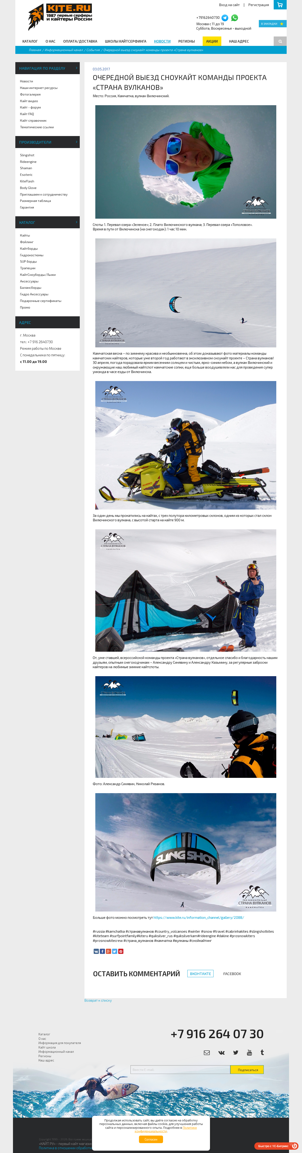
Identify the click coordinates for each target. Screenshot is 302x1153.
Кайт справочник (33, 120)
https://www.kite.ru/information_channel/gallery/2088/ (199, 917)
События (93, 50)
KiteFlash (27, 181)
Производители (35, 142)
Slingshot (27, 155)
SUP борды (28, 261)
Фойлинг (27, 242)
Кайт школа (47, 1047)
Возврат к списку (98, 1000)
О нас (50, 41)
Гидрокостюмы (31, 255)
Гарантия (27, 207)
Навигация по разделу (42, 68)
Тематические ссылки (37, 127)
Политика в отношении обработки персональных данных (84, 1148)
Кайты (25, 235)
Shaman (26, 168)
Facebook (232, 973)
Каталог (30, 41)
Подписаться (248, 1070)
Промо (25, 307)
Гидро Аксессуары (34, 294)
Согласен (151, 1139)
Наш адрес (239, 41)
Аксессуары (29, 281)
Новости (162, 41)
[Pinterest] (120, 951)
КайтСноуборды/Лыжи (38, 275)
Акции (212, 41)
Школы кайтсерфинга (125, 41)
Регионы (186, 41)
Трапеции (27, 268)
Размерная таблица (35, 201)
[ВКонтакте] (96, 951)
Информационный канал (64, 50)
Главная (35, 50)
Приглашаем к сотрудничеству (43, 194)
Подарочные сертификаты (40, 301)
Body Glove (28, 188)
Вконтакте (200, 973)
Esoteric (26, 175)
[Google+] (108, 951)
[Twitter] (114, 951)
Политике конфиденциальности (166, 1129)
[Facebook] (102, 951)
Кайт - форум (30, 107)
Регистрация (258, 5)
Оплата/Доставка (80, 41)
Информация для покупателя (59, 1043)
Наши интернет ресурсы (39, 88)
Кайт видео (29, 101)
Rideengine (28, 162)
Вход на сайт (229, 5)
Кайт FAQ (27, 114)
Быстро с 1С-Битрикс (273, 1146)
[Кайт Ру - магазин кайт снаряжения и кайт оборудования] (273, 23)
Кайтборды (29, 248)
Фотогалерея (30, 94)
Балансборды (30, 287)
